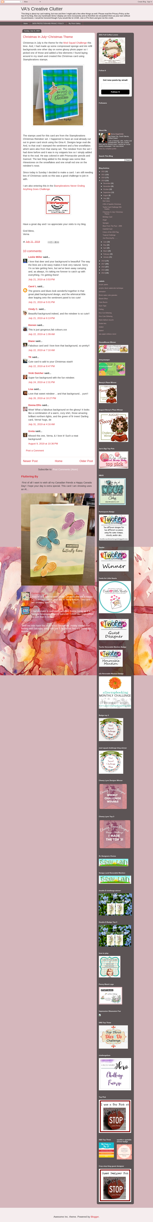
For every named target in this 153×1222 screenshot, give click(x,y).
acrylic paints (103, 284)
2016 (103, 267)
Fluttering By (29, 476)
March (105, 251)
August (106, 195)
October (106, 189)
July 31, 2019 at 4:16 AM (41, 424)
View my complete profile (107, 149)
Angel (105, 220)
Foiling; (101, 309)
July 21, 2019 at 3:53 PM (41, 279)
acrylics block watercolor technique (111, 288)
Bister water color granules (108, 295)
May (105, 245)
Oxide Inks (102, 323)
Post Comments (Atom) (65, 469)
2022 (103, 171)
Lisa (30, 389)
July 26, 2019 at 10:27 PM (42, 398)
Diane (31, 341)
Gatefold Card (107, 229)
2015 (103, 270)
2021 (103, 175)
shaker (101, 327)
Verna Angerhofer (117, 134)
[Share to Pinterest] (58, 242)
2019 (103, 180)
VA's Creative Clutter (42, 8)
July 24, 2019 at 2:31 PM (41, 382)
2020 (103, 177)
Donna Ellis (34, 405)
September (107, 192)
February (106, 254)
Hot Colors (106, 201)
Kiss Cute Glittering (105, 316)
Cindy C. (33, 309)
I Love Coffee (38, 607)
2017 (103, 264)
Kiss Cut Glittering (105, 313)
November (107, 186)
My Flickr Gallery (75, 23)
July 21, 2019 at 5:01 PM (41, 302)
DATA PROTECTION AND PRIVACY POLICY (48, 23)
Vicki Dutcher (36, 373)
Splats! (101, 330)
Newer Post (30, 461)
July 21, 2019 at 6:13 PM (41, 318)
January (106, 257)
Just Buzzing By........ (110, 238)
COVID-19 (26, 622)
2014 (103, 273)
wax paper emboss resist (107, 334)
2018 (103, 261)
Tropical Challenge (109, 235)
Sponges (106, 223)
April (105, 248)
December (107, 183)
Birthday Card (107, 217)
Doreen (32, 325)
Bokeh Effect (103, 299)
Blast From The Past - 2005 (112, 226)
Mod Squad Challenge (75, 42)
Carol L (32, 286)
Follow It (115, 92)
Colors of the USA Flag (111, 232)
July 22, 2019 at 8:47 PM (41, 366)
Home (26, 23)
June (105, 242)
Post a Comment (35, 450)
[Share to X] (53, 242)
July (105, 198)
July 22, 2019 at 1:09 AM (41, 334)
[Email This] (49, 242)
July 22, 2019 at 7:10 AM (41, 350)
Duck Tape (102, 306)
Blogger (95, 1216)
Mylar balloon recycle (106, 320)
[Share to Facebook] (56, 242)
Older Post (86, 461)
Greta (31, 431)
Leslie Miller (35, 257)
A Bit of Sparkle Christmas (112, 204)
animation (102, 291)
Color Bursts (103, 302)
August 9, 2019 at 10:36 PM (43, 443)
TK (29, 357)
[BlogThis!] (51, 242)
